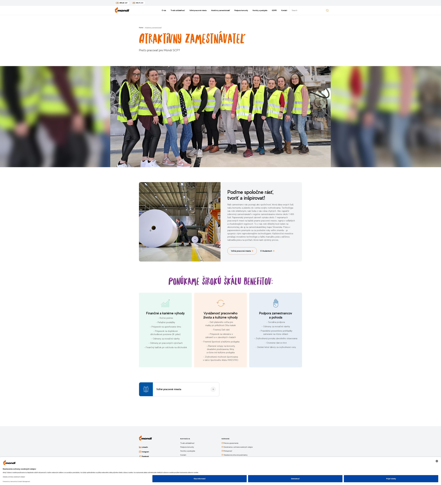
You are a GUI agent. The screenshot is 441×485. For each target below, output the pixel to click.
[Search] (327, 10)
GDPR (274, 10)
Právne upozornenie (230, 443)
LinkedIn (145, 447)
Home (141, 27)
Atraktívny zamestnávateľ (220, 10)
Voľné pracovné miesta (197, 10)
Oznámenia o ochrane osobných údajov (238, 447)
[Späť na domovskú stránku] (122, 10)
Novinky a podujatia (260, 10)
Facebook (145, 456)
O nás (164, 10)
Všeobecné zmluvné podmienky (235, 455)
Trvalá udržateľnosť (178, 10)
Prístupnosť (227, 451)
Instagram (145, 452)
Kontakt (284, 10)
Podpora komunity (241, 10)
